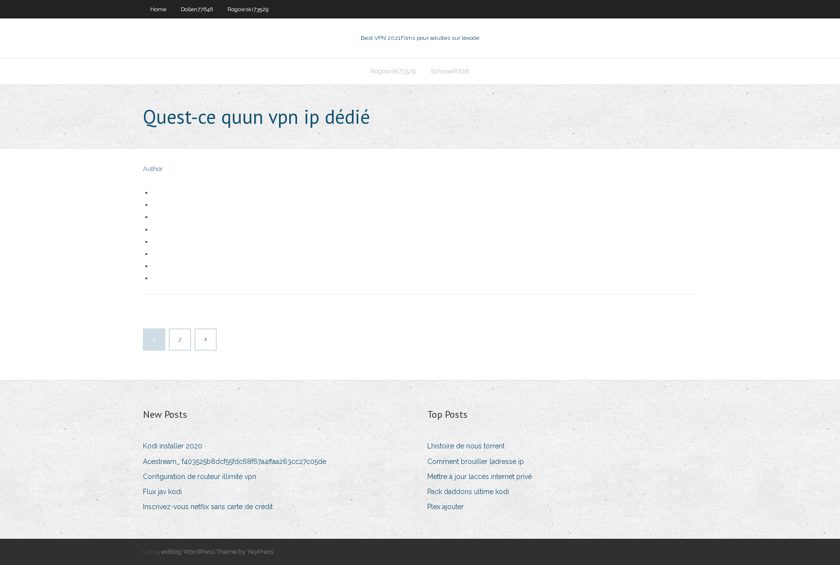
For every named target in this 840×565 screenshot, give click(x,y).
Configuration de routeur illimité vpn (199, 476)
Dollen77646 (197, 9)
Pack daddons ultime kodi (468, 492)
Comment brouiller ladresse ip (475, 461)
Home (158, 9)
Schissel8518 (450, 71)
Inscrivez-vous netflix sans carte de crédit (208, 507)
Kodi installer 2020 (172, 446)
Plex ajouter (445, 507)
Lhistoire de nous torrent (466, 446)
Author (153, 168)
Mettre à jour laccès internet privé (479, 476)
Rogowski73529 (248, 9)
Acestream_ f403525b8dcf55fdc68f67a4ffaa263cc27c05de (234, 461)
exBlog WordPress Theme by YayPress (217, 551)
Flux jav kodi (162, 492)
